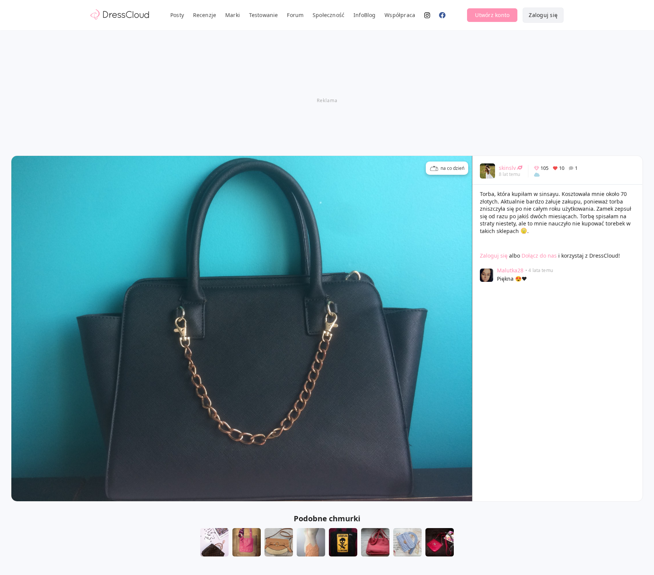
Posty (177, 15)
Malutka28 (510, 270)
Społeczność (328, 15)
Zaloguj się (543, 15)
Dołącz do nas (539, 255)
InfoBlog (364, 15)
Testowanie (263, 15)
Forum (295, 15)
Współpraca (400, 15)
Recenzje (204, 15)
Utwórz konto (492, 15)
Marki (232, 15)
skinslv (507, 167)
